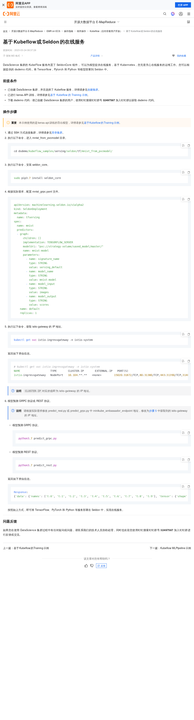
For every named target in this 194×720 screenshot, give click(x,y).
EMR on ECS (53, 31)
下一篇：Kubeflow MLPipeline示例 (170, 548)
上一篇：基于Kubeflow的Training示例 (26, 548)
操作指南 (68, 31)
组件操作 (81, 31)
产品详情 (95, 55)
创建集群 (93, 89)
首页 (5, 31)
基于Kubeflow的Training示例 (68, 95)
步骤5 (153, 410)
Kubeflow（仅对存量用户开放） (106, 31)
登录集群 (57, 132)
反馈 (103, 565)
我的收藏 (181, 55)
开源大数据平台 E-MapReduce (27, 31)
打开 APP (183, 5)
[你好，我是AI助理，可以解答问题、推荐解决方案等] (173, 14)
